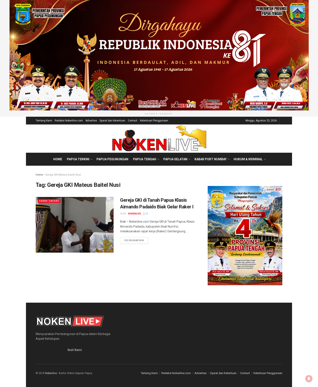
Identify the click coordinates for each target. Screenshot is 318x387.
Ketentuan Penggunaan (154, 120)
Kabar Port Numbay (210, 159)
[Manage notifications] (308, 378)
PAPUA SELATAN (175, 159)
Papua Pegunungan (112, 159)
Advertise (91, 120)
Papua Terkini (78, 159)
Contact (132, 120)
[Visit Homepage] (159, 138)
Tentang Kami (44, 120)
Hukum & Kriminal (248, 159)
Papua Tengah (144, 159)
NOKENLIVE (134, 213)
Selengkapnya (136, 240)
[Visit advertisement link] (159, 55)
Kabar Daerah (49, 201)
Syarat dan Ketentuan (112, 120)
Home (57, 159)
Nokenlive (51, 373)
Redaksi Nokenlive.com (69, 120)
